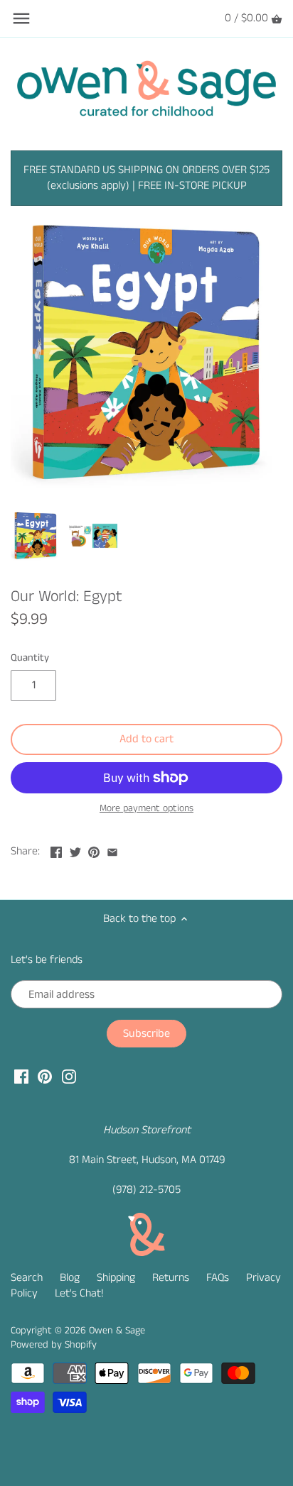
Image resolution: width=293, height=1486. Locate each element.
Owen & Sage (117, 1330)
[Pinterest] (45, 1076)
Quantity (30, 658)
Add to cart (146, 739)
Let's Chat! (79, 1293)
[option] (35, 536)
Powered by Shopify (54, 1345)
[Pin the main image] (94, 850)
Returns (170, 1278)
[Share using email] (112, 850)
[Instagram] (69, 1076)
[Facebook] (21, 1076)
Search (27, 1278)
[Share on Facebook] (56, 850)
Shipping (116, 1278)
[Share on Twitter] (75, 850)
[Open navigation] (21, 18)
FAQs (217, 1278)
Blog (70, 1278)
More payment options (146, 808)
